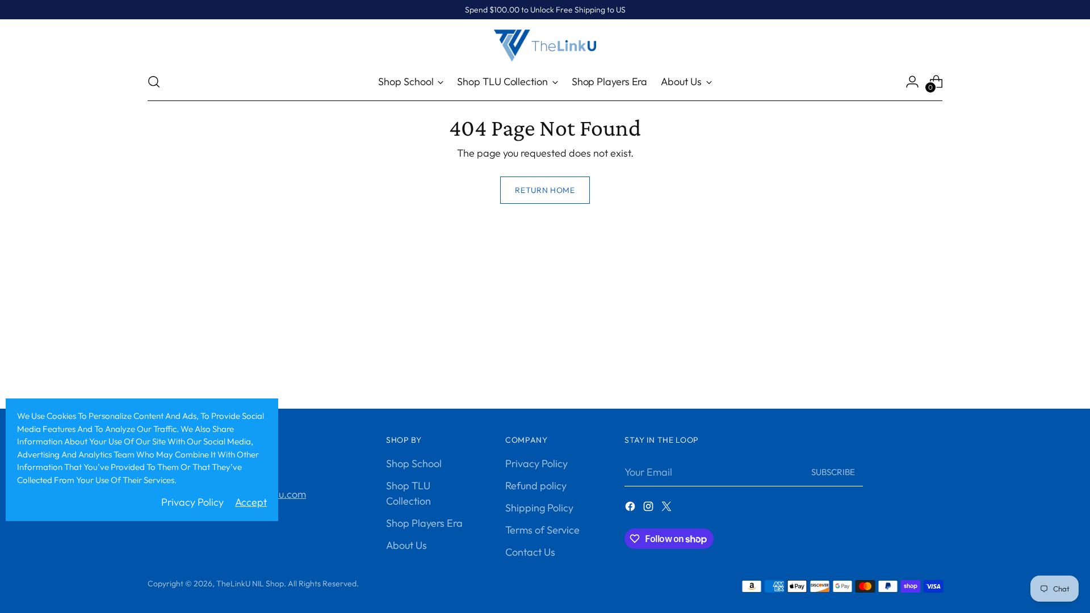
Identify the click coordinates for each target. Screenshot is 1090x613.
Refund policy (536, 485)
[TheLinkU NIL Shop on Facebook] (631, 508)
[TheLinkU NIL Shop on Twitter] (667, 508)
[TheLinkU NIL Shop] (545, 45)
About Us (406, 545)
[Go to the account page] (912, 81)
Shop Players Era (424, 523)
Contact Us (530, 552)
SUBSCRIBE (833, 472)
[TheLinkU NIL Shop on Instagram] (649, 508)
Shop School (414, 463)
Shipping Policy (539, 507)
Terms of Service (542, 529)
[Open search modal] (153, 81)
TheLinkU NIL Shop (250, 583)
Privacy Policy (536, 463)
